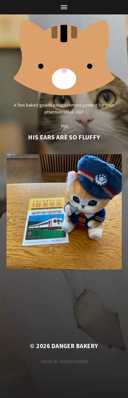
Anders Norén (73, 362)
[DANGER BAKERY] (64, 56)
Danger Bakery (75, 346)
